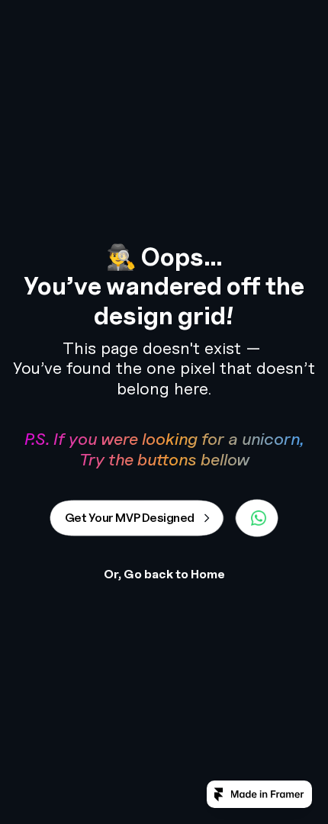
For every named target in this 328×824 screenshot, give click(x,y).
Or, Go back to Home (164, 574)
